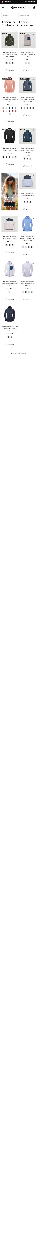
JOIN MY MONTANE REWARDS (20, 2)
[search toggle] (30, 7)
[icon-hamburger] (3, 7)
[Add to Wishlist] (15, 34)
